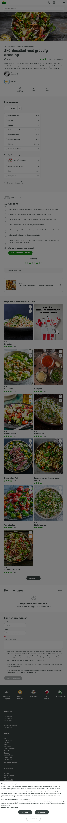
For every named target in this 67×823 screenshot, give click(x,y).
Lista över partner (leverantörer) (9, 807)
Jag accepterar (42, 812)
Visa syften (33, 818)
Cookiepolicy (17, 797)
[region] (33, 802)
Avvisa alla (25, 812)
